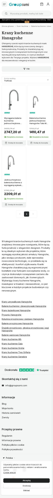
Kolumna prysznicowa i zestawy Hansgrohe (23, 319)
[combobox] (26, 13)
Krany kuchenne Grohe (13, 348)
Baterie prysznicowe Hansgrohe (17, 323)
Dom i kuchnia (22, 26)
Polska (9, 458)
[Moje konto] (48, 4)
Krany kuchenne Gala (12, 343)
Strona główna (8, 26)
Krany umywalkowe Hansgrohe (17, 301)
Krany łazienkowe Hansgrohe (16, 310)
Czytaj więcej (9, 472)
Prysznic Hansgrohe (11, 315)
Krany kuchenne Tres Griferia (16, 352)
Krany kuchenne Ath (11, 339)
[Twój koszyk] (42, 4)
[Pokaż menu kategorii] (4, 4)
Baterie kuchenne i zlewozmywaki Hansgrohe (24, 306)
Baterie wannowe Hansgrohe (16, 335)
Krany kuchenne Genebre (14, 356)
